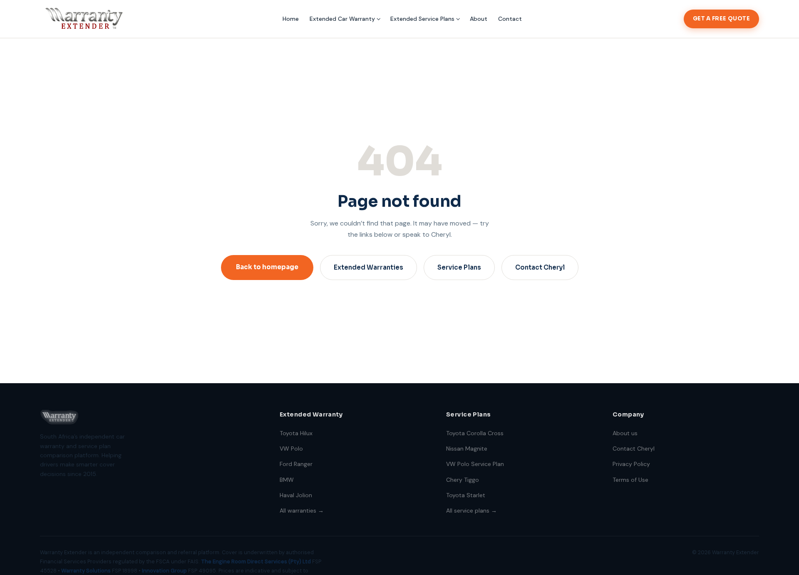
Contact (510, 18)
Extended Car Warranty (342, 18)
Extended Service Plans (422, 18)
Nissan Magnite (466, 448)
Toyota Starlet (465, 495)
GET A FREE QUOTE (721, 18)
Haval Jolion (296, 495)
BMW (287, 479)
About (478, 18)
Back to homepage (267, 267)
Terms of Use (630, 479)
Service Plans (459, 267)
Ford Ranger (296, 464)
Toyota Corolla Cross (475, 433)
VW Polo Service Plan (475, 464)
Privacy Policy (631, 464)
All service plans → (471, 510)
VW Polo (291, 448)
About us (625, 433)
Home (291, 18)
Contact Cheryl (540, 267)
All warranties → (302, 510)
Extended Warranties (368, 267)
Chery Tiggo (462, 479)
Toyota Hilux (296, 433)
